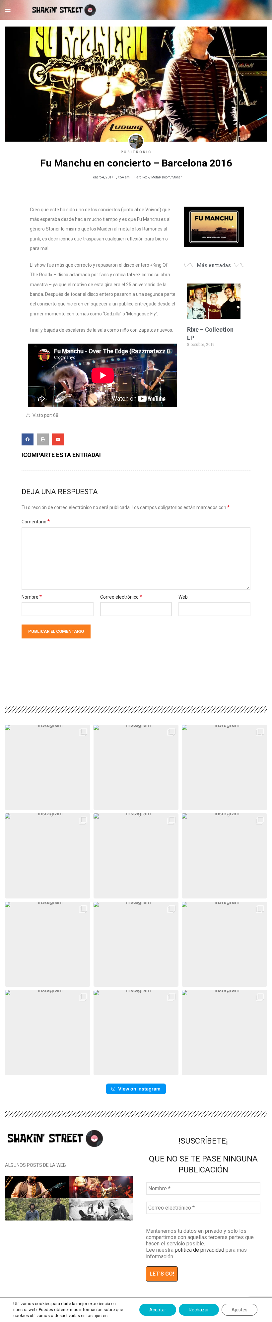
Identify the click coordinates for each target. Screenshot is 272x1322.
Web (183, 597)
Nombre (32, 597)
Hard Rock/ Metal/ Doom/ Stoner (158, 177)
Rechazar (199, 1309)
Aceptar (157, 1309)
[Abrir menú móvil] (8, 10)
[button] (28, 439)
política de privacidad (199, 1250)
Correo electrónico (121, 597)
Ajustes (239, 1309)
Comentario (36, 521)
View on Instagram (139, 1088)
